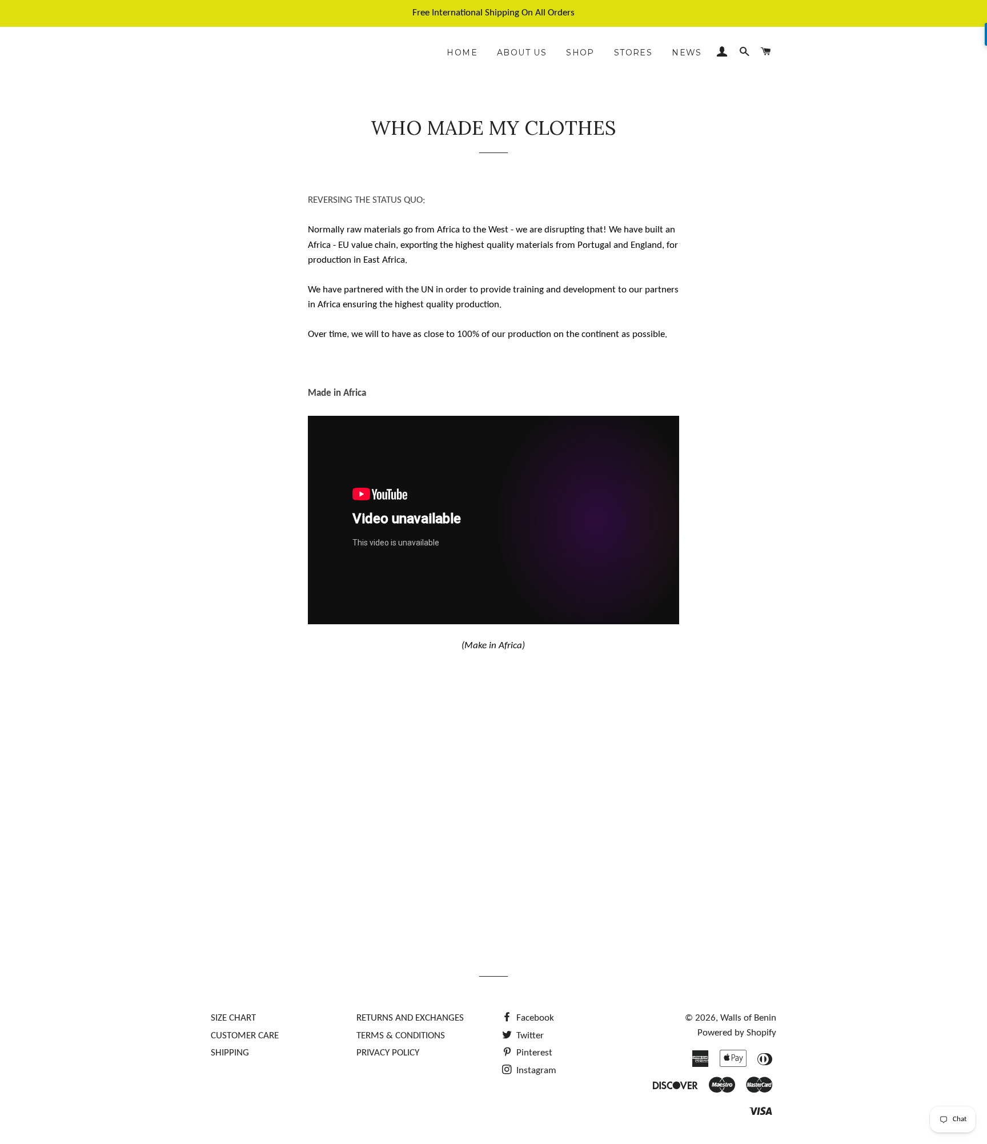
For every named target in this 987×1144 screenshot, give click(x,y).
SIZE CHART (233, 1018)
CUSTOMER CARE (245, 1036)
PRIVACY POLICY (387, 1053)
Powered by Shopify (736, 1033)
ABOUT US (522, 52)
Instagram (535, 1070)
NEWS (687, 52)
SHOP (580, 52)
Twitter (529, 1036)
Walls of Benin (748, 1018)
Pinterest (533, 1053)
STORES (633, 52)
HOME (462, 52)
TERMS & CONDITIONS (400, 1036)
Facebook (534, 1018)
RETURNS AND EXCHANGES (410, 1018)
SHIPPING (230, 1053)
